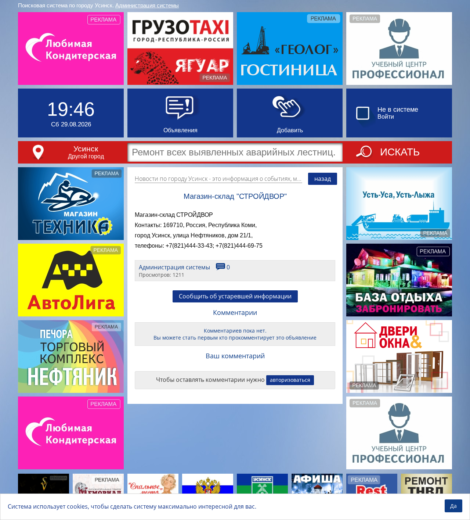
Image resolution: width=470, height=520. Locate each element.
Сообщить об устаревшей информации (235, 296)
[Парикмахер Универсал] (43, 491)
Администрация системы (147, 5)
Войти (385, 117)
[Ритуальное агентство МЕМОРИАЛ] (98, 491)
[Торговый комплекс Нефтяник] (71, 356)
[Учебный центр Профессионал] (399, 48)
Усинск (85, 148)
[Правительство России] (207, 491)
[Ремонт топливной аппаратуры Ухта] (426, 491)
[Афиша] (317, 491)
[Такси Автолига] (71, 280)
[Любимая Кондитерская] (71, 48)
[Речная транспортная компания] (399, 203)
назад (322, 179)
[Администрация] (262, 491)
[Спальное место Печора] (153, 491)
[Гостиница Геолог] (290, 48)
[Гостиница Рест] (371, 491)
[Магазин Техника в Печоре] (71, 203)
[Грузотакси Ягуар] (180, 48)
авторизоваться (290, 379)
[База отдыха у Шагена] (399, 280)
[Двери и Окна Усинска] (399, 356)
